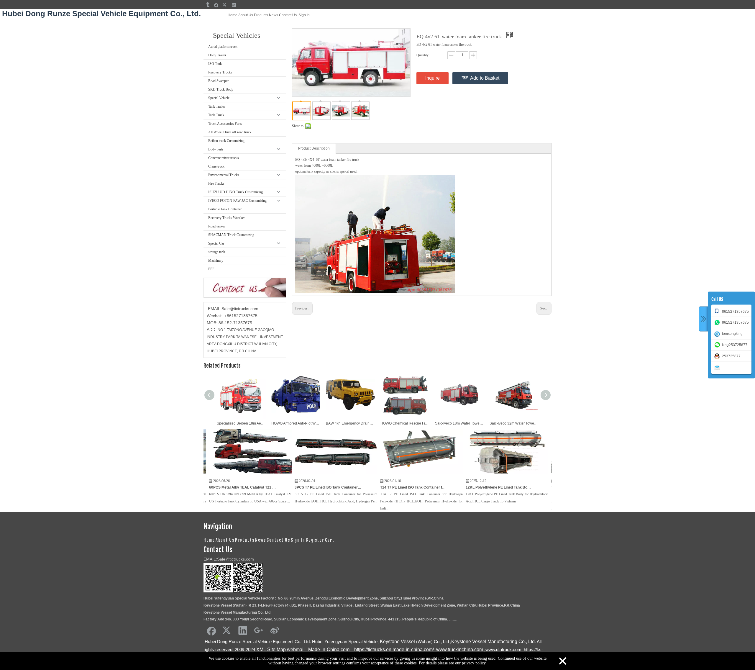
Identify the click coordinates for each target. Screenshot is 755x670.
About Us (245, 15)
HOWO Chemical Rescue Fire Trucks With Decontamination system (404, 423)
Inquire (432, 78)
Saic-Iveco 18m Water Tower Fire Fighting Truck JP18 (459, 423)
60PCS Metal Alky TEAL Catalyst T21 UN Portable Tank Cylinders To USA (210, 487)
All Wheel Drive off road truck (229, 132)
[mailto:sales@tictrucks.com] (718, 367)
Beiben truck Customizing (226, 141)
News (273, 15)
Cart (329, 540)
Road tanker (216, 226)
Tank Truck (216, 115)
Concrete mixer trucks (223, 158)
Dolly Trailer (217, 55)
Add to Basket (484, 78)
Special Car (216, 243)
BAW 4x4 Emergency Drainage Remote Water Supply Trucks (350, 423)
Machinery (215, 260)
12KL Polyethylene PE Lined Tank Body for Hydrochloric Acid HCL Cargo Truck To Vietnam (466, 487)
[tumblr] (207, 5)
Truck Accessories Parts (225, 124)
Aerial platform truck (222, 47)
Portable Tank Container (225, 209)
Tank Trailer (216, 106)
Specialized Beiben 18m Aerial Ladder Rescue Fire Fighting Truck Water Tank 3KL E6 (241, 423)
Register (315, 540)
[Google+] (259, 630)
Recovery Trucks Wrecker (226, 218)
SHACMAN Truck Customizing (231, 235)
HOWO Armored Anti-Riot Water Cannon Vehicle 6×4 (295, 423)
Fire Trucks (216, 183)
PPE (211, 269)
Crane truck (216, 166)
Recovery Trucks (220, 72)
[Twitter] (225, 5)
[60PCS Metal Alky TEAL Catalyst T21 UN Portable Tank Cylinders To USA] (218, 474)
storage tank (216, 252)
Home (232, 15)
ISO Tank (215, 64)
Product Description (314, 148)
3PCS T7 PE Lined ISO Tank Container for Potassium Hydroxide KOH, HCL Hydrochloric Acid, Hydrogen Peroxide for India (295, 487)
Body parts (216, 149)
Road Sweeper (218, 81)
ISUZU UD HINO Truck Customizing (235, 192)
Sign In (304, 15)
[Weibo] (274, 630)
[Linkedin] (234, 5)
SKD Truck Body (220, 89)
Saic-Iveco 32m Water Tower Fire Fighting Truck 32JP (514, 423)
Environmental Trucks (223, 175)
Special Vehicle (218, 98)
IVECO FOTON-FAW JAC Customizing (237, 201)
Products (261, 15)
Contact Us (288, 15)
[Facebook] (216, 5)
